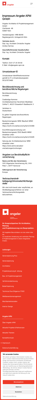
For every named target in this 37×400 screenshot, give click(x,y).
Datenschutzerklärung (9, 396)
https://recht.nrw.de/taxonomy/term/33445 (18, 137)
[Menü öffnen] (32, 3)
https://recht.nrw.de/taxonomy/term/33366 (18, 126)
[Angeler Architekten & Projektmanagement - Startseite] (12, 4)
